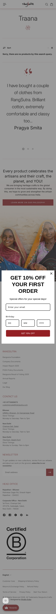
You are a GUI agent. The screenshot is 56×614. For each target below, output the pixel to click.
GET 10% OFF (28, 333)
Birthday (10, 316)
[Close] (51, 273)
